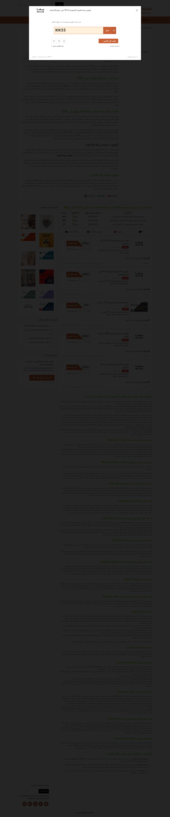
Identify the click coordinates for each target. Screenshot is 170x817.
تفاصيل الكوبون (114, 46)
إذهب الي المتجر (110, 41)
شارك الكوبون (131, 57)
